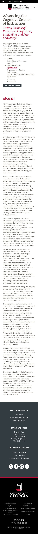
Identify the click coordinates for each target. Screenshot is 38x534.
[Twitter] (11, 468)
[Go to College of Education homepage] (19, 9)
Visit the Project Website (12, 85)
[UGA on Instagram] (17, 522)
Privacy (28, 514)
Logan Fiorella (12, 68)
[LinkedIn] (27, 468)
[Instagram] (21, 468)
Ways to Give (19, 415)
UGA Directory (28, 503)
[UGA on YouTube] (23, 522)
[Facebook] (16, 468)
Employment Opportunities (28, 511)
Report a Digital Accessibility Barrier (10, 511)
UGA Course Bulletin (19, 452)
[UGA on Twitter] (14, 522)
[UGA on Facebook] (12, 522)
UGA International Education (19, 458)
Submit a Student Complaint (28, 508)
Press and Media (19, 421)
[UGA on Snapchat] (20, 522)
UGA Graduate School (10, 508)
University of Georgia (19, 490)
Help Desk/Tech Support (19, 418)
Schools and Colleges (10, 503)
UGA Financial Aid (19, 455)
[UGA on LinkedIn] (26, 522)
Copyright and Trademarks (10, 514)
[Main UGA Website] (11, 1)
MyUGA (10, 506)
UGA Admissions (28, 506)
